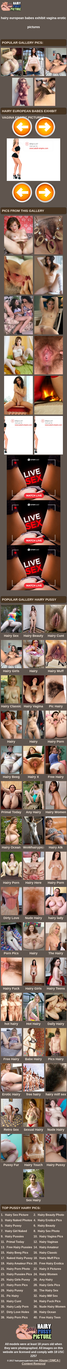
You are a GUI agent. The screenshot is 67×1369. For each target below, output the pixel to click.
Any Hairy (46, 1279)
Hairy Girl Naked (16, 1231)
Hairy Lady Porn (18, 1306)
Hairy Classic (48, 1252)
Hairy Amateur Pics (20, 1263)
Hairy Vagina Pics (51, 1236)
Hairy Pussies (14, 1236)
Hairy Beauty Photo (51, 1214)
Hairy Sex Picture (16, 1214)
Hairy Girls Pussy (18, 1279)
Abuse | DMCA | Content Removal (41, 1362)
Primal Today (15, 1241)
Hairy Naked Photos (18, 1220)
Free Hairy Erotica (51, 1263)
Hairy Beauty (46, 1225)
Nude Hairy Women (52, 1306)
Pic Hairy (13, 1295)
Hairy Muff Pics (49, 1258)
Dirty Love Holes (18, 1312)
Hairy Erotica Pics (50, 1220)
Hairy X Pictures (50, 1268)
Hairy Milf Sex (48, 1295)
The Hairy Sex (48, 1290)
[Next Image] (45, 137)
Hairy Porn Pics (17, 1285)
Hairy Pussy (13, 1225)
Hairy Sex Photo (49, 1231)
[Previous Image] (22, 137)
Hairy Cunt (14, 1301)
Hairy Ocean (47, 1312)
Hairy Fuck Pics (50, 1301)
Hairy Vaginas (48, 1241)
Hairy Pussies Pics (19, 1274)
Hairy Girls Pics (49, 1285)
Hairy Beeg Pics (17, 1252)
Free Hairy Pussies (19, 1247)
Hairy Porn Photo (18, 1268)
